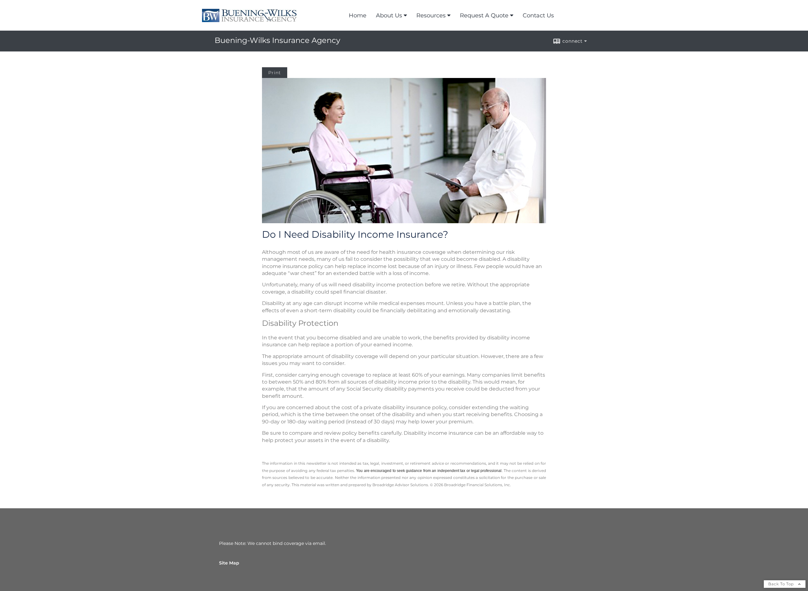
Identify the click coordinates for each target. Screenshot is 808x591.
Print (274, 72)
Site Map (229, 563)
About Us (389, 15)
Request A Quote (484, 15)
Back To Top (781, 584)
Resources (431, 15)
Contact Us (538, 15)
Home (357, 15)
